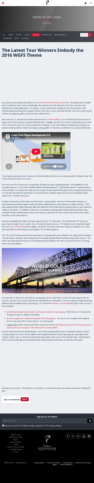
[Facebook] (67, 436)
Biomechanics (60, 35)
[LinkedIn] (89, 436)
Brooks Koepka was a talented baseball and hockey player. (31, 318)
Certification (16, 435)
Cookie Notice (67, 463)
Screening (7, 38)
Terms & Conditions (53, 463)
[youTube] (83, 436)
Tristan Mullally (53, 119)
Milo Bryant (59, 324)
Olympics (55, 303)
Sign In (24, 399)
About (15, 440)
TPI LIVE (15, 452)
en (91, 3)
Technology (47, 35)
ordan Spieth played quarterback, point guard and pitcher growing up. (36, 312)
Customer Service (15, 449)
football (65, 303)
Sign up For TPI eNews (47, 416)
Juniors (36, 35)
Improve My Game (15, 437)
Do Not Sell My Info (66, 464)
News (16, 38)
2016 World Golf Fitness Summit (52, 102)
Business (25, 38)
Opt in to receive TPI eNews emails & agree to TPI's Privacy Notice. (33, 425)
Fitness (19, 35)
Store (15, 445)
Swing (10, 35)
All (4, 35)
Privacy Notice (39, 463)
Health (27, 35)
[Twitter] (72, 436)
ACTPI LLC (12, 463)
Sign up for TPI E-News (15, 447)
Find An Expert (15, 442)
